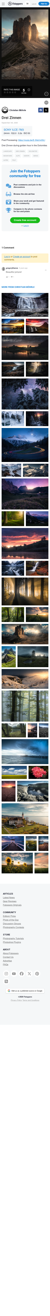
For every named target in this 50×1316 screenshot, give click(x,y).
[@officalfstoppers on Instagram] (6, 973)
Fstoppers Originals (12, 904)
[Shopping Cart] (27, 3)
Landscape (7, 151)
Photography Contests (13, 927)
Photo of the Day (11, 919)
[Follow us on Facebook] (21, 973)
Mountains (7, 156)
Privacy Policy (16, 1000)
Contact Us (8, 957)
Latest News (9, 897)
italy (14, 160)
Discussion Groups (12, 923)
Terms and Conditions (31, 1000)
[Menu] (3, 3)
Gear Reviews (9, 901)
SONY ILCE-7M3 (14, 129)
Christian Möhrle (17, 110)
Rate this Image (12, 89)
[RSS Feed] (6, 981)
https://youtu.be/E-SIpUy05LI (31, 140)
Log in (26, 225)
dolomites (33, 151)
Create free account (25, 220)
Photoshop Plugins (12, 942)
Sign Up (44, 3)
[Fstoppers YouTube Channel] (14, 973)
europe (26, 156)
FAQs (5, 964)
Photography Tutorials (13, 938)
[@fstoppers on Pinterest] (37, 973)
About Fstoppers (11, 953)
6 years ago (23, 268)
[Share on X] (46, 110)
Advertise (7, 960)
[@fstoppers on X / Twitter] (29, 973)
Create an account (21, 256)
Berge (35, 156)
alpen (5, 160)
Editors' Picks (9, 916)
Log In (34, 3)
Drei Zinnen (20, 151)
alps (18, 156)
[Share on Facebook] (40, 110)
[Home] (15, 4)
